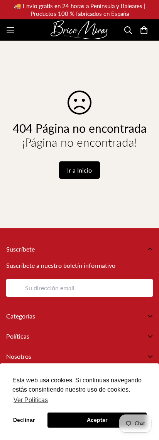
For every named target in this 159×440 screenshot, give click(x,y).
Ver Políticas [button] (31, 400)
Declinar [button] (24, 420)
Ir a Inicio (79, 170)
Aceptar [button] (97, 420)
